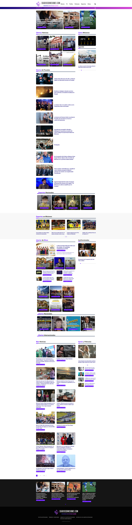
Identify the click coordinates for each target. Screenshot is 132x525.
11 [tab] (87, 70)
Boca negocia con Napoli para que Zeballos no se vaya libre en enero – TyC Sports (73, 203)
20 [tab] (95, 70)
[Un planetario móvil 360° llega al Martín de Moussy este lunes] (45, 461)
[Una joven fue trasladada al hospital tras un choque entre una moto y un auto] (56, 292)
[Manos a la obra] (89, 225)
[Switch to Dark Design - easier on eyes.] (95, 8)
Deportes (83, 4)
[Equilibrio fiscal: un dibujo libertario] (66, 351)
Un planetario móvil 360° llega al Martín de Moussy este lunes (45, 469)
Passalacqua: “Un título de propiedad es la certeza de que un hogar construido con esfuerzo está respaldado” (68, 45)
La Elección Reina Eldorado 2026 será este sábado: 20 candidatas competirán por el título (66, 247)
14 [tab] (90, 70)
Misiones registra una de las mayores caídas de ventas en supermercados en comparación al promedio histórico (68, 60)
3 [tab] (80, 70)
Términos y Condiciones (54, 517)
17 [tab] (92, 70)
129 (44, 475)
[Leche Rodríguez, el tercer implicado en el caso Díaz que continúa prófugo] (66, 461)
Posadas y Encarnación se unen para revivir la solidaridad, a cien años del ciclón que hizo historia (85, 67)
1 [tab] (78, 70)
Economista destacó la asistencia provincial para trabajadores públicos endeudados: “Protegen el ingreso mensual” (48, 22)
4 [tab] (81, 70)
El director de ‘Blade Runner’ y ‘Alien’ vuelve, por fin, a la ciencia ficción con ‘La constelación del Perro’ (90, 384)
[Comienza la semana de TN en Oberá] (66, 418)
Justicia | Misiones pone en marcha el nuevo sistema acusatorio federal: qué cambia (65, 404)
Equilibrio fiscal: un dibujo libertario (64, 358)
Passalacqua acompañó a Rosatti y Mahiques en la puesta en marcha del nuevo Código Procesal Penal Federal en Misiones (64, 132)
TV (67, 4)
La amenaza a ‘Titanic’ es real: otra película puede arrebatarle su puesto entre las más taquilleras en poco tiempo (90, 373)
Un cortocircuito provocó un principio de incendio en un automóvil (68, 307)
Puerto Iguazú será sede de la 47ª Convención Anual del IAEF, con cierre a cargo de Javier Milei (59, 265)
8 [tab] (84, 70)
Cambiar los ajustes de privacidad (67, 517)
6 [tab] (83, 70)
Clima (89, 4)
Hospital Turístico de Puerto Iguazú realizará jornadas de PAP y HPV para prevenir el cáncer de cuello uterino (43, 293)
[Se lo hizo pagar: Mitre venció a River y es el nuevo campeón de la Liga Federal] (58, 225)
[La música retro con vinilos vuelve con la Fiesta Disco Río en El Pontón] (44, 105)
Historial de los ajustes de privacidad (84, 517)
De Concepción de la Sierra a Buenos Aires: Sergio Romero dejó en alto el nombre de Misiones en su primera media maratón (64, 158)
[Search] (95, 4)
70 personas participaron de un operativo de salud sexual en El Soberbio (86, 260)
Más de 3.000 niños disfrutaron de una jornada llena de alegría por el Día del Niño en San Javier (45, 427)
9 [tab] (85, 70)
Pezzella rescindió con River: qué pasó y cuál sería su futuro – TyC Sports (58, 204)
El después (57, 144)
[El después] (44, 144)
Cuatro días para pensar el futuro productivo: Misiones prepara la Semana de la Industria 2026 (56, 307)
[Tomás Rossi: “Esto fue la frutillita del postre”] (43, 225)
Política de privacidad (43, 517)
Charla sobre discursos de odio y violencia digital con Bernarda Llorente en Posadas (64, 79)
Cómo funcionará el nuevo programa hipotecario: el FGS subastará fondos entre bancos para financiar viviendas (71, 22)
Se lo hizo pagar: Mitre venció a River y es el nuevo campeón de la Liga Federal (58, 233)
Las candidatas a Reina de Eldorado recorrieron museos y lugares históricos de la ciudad (68, 294)
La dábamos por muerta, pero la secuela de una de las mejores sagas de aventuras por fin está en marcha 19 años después (90, 379)
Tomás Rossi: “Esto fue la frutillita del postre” (41, 233)
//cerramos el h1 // (48, 4)
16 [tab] (91, 70)
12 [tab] (88, 70)
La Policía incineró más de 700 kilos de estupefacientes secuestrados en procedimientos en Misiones (73, 495)
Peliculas (77, 4)
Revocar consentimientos (66, 518)
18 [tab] (93, 70)
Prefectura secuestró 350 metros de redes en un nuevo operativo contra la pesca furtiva (69, 265)
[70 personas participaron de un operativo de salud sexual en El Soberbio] (87, 250)
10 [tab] (86, 70)
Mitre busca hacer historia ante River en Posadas (73, 233)
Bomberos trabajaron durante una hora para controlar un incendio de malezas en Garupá (64, 92)
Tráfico (71, 4)
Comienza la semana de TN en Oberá (65, 425)
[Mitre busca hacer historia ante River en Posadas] (73, 225)
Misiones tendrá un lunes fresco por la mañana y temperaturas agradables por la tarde (66, 382)
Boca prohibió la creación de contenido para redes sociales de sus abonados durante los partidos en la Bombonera (44, 325)
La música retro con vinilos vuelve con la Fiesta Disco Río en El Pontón (64, 105)
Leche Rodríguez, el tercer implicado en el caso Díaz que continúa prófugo (66, 469)
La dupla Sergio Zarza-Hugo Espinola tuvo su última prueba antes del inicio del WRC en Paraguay (68, 278)
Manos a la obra (85, 232)
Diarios (62, 4)
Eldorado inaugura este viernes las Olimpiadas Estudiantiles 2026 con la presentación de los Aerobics (49, 272)
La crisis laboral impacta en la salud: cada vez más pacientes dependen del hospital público (43, 265)
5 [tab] (82, 70)
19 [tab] (94, 70)
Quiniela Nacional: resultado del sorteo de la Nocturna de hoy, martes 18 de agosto (73, 325)
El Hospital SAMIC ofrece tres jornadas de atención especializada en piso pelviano (43, 307)
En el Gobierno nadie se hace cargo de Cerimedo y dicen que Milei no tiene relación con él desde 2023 (87, 325)
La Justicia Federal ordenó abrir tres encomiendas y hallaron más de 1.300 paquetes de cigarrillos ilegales (48, 278)
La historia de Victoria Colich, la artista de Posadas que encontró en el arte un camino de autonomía (64, 119)
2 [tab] (79, 70)
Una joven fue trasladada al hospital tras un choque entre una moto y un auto (55, 294)
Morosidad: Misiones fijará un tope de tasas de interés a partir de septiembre (55, 45)
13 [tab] (89, 70)
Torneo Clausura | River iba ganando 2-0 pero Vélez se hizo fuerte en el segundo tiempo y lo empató (45, 448)
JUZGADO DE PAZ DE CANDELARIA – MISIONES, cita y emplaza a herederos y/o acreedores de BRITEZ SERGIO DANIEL (42, 59)
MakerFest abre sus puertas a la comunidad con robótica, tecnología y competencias (68, 272)
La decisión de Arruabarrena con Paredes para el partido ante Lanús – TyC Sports (88, 203)
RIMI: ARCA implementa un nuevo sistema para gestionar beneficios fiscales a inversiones (42, 45)
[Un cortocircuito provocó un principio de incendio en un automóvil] (68, 305)
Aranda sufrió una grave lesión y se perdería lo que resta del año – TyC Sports (44, 204)
